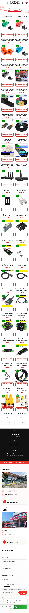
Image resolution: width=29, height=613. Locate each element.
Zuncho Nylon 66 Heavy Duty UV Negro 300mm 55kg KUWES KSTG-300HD (21, 164)
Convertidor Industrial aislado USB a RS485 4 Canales (7, 339)
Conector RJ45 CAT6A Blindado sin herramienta (21, 414)
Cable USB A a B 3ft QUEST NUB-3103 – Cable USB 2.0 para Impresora (22, 214)
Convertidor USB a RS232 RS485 (7, 364)
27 (22, 422)
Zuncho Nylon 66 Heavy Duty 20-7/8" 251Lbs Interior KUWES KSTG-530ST (7, 164)
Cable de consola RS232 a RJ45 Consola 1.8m (7, 289)
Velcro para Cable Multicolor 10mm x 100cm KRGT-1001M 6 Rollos (21, 115)
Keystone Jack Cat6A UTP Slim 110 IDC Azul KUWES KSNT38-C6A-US (21, 65)
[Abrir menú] (3, 3)
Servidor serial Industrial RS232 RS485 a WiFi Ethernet (21, 239)
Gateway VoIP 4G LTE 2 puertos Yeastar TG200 (21, 189)
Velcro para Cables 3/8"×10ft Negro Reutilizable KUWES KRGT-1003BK (21, 139)
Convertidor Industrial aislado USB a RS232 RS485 (21, 339)
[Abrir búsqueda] (7, 3)
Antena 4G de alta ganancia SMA (21, 264)
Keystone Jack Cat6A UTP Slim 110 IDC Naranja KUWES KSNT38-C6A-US (7, 65)
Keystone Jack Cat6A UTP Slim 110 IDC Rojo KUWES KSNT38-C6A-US (21, 40)
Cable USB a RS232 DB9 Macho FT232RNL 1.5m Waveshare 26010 (22, 314)
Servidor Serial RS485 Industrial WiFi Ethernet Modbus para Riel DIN (7, 239)
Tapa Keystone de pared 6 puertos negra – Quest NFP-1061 (7, 214)
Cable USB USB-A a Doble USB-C (7, 389)
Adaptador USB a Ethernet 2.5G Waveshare (21, 364)
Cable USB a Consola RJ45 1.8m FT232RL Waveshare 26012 (21, 289)
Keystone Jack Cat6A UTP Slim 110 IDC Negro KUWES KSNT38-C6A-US (7, 90)
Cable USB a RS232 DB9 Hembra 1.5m (7, 314)
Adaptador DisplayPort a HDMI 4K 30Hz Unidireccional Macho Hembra (7, 139)
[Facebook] (3, 600)
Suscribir (22, 593)
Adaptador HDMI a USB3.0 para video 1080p (7, 264)
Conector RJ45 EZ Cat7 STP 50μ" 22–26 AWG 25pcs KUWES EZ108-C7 (21, 90)
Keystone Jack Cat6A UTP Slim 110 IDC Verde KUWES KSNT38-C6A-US (7, 40)
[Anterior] (3, 422)
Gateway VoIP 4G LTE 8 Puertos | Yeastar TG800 (7, 189)
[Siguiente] (26, 422)
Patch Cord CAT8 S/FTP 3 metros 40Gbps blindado (21, 389)
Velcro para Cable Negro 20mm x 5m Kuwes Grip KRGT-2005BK (7, 115)
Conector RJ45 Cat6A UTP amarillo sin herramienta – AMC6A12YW (7, 414)
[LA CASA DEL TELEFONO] (15, 3)
